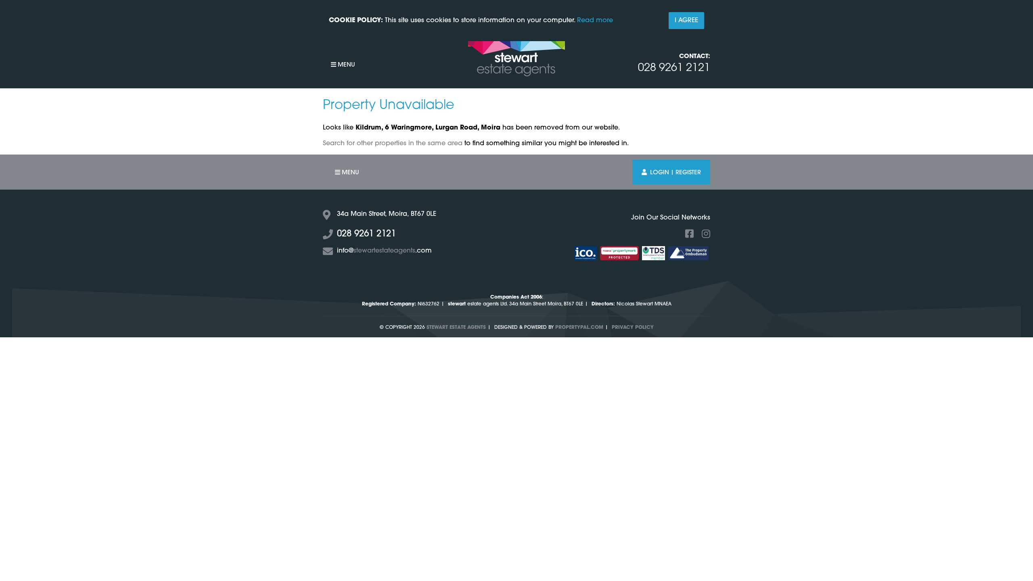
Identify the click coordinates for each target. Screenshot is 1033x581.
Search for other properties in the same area (392, 143)
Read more (595, 20)
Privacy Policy (633, 327)
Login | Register (675, 173)
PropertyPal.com (579, 327)
